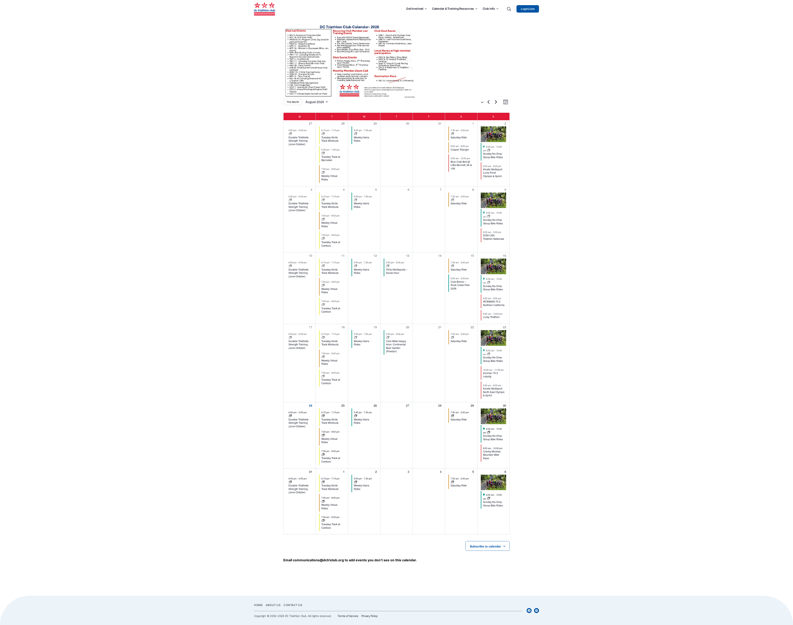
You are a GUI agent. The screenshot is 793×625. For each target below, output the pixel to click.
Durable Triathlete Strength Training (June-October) (298, 140)
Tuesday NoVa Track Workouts (329, 138)
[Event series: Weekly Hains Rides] (355, 133)
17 (310, 327)
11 (343, 255)
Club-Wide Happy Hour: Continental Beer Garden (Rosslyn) (396, 346)
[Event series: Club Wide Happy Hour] (387, 337)
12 (375, 255)
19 (375, 327)
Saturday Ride (459, 137)
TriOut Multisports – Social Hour (396, 271)
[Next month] (495, 101)
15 (472, 255)
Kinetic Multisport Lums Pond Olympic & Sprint (492, 172)
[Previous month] (488, 101)
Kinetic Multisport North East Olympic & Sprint (494, 392)
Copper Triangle (460, 149)
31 (310, 472)
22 (472, 327)
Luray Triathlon (491, 317)
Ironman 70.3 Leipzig (490, 374)
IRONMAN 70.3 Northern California (494, 303)
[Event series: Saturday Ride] (452, 133)
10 (310, 255)
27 (310, 123)
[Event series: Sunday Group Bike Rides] (488, 150)
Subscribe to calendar (485, 546)
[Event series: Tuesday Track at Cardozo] (323, 153)
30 (504, 405)
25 (343, 405)
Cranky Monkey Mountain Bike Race (492, 455)
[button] (480, 102)
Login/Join (528, 9)
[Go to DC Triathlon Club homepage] (264, 8)
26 (375, 405)
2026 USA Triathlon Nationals (493, 236)
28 (343, 123)
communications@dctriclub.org (318, 560)
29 (375, 123)
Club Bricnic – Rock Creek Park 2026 (460, 285)
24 (310, 405)
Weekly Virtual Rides (329, 177)
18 (343, 327)
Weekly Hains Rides (361, 138)
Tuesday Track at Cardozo (330, 243)
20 (407, 327)
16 (504, 255)
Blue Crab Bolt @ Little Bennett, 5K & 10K (461, 165)
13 (407, 255)
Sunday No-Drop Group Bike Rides (493, 155)
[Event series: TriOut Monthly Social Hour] (387, 266)
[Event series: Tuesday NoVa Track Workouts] (323, 133)
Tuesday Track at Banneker (330, 158)
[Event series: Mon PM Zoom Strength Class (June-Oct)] (290, 133)
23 (504, 327)
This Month (293, 102)
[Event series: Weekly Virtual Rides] (323, 172)
